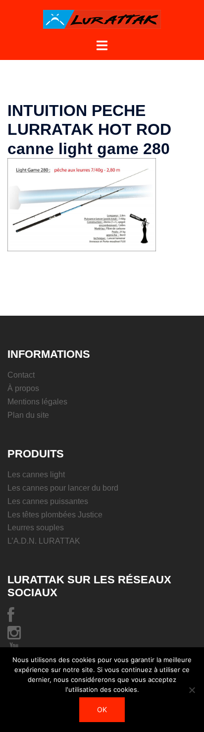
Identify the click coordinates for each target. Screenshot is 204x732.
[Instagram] (14, 635)
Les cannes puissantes (47, 501)
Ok (102, 709)
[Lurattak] (102, 18)
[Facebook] (10, 618)
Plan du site (28, 415)
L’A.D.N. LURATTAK (43, 541)
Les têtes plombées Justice (54, 514)
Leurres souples (35, 527)
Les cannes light (36, 474)
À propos (23, 388)
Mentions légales (37, 401)
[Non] (192, 690)
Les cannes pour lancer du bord (62, 488)
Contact (21, 375)
